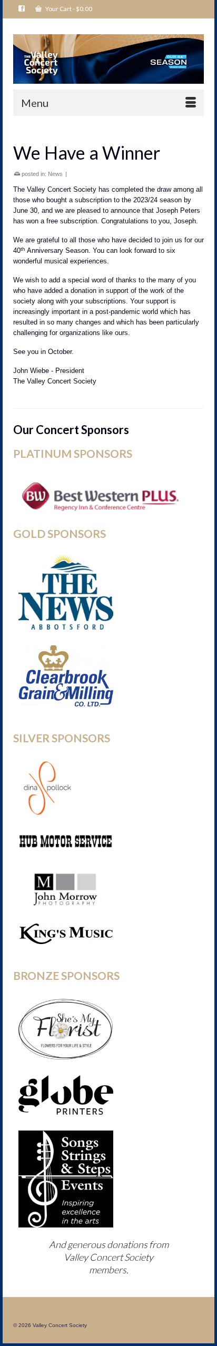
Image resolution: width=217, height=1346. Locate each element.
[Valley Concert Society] (108, 59)
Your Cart (68, 9)
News (55, 174)
